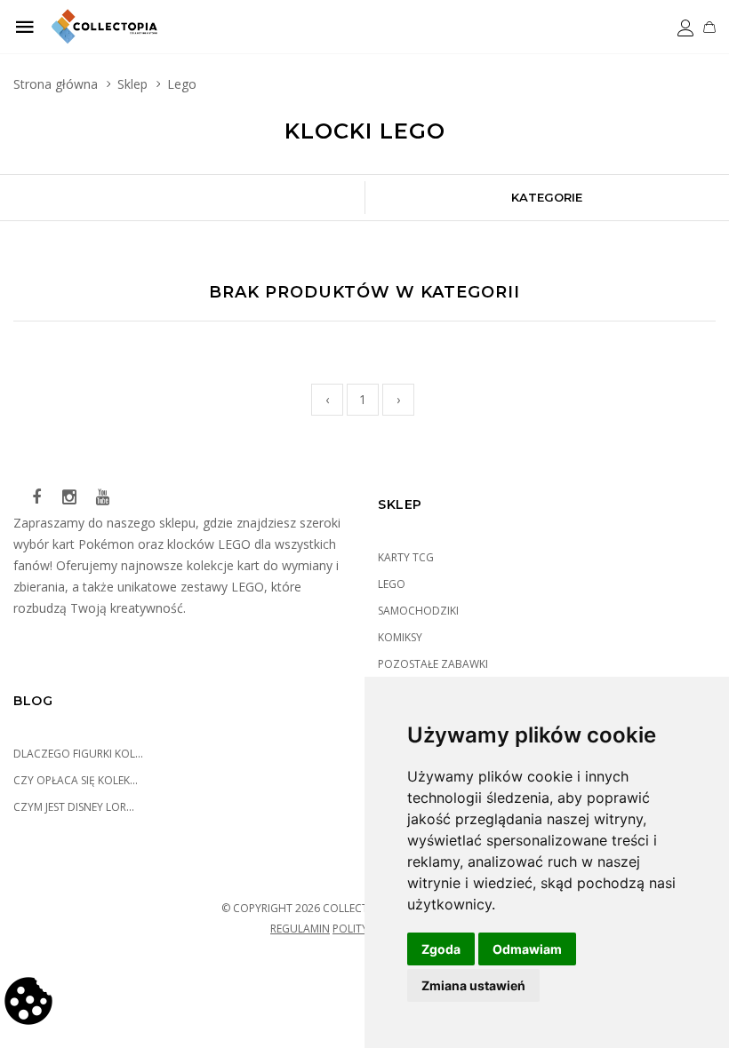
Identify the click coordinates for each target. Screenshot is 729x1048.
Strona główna (55, 83)
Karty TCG (406, 557)
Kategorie (546, 197)
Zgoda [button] (441, 949)
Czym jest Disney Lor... (73, 806)
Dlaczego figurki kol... (78, 753)
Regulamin (300, 928)
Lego (391, 583)
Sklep (132, 83)
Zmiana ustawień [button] (473, 985)
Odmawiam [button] (527, 949)
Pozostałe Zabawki (433, 663)
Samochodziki (418, 610)
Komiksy (400, 637)
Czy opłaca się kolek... (75, 780)
